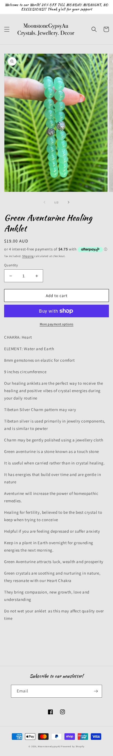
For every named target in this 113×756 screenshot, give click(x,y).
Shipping (28, 256)
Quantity (11, 265)
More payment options (57, 324)
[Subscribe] (96, 691)
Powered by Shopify (72, 746)
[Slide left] (44, 202)
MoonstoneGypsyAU (49, 746)
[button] (7, 29)
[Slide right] (69, 202)
